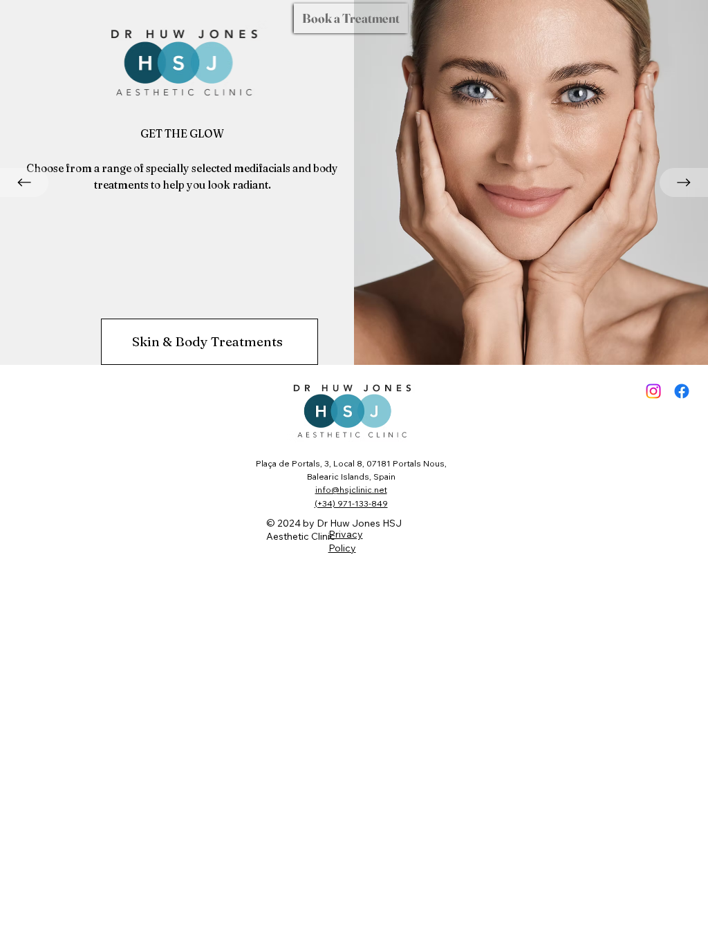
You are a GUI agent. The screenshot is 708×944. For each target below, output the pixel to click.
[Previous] (24, 182)
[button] (351, 18)
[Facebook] (681, 391)
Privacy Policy (345, 541)
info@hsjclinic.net (351, 489)
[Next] (684, 182)
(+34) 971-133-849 (351, 503)
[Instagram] (653, 391)
